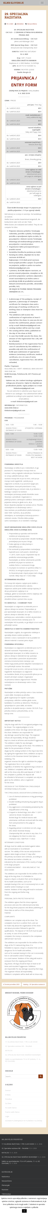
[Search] (40, 1076)
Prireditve (8, 1099)
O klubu (8, 1095)
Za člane (8, 1103)
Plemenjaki (6, 1185)
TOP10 (4, 1198)
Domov (8, 1090)
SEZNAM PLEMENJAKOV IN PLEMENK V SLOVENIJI (23, 1121)
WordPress (34, 1212)
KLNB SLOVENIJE (13, 2)
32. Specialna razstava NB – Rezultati (18, 1046)
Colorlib (19, 1212)
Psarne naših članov (12, 1112)
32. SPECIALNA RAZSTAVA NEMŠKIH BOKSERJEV (23, 1055)
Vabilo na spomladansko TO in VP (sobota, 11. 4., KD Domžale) (23, 1060)
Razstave (5, 1189)
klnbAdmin (20, 24)
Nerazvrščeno (32, 24)
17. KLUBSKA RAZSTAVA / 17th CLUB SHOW (21, 1042)
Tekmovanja (6, 1194)
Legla (7, 1116)
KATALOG (8, 1050)
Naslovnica (6, 1177)
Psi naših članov (11, 1108)
